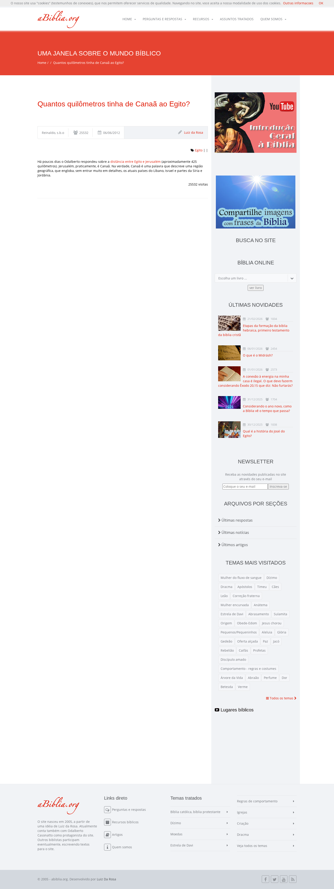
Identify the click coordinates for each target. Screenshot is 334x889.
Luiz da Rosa (193, 132)
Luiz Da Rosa (106, 879)
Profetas (259, 650)
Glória (281, 632)
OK (321, 3)
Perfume (270, 678)
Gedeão (226, 641)
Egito (198, 150)
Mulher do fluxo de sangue (241, 577)
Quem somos (271, 19)
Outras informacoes (298, 3)
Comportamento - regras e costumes (248, 668)
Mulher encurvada (235, 605)
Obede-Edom (247, 623)
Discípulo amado (233, 659)
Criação (242, 823)
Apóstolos (244, 587)
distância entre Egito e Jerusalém (135, 161)
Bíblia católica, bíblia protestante (195, 812)
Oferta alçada (247, 641)
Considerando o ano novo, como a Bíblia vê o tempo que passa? (267, 408)
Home (127, 19)
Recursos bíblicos (125, 822)
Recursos (201, 19)
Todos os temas (281, 698)
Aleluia (267, 632)
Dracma (226, 587)
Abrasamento (258, 614)
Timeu (262, 587)
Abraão (253, 678)
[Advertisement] (122, 241)
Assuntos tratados (237, 19)
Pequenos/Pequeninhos (239, 632)
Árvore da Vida (232, 678)
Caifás (243, 650)
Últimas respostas (237, 520)
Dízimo (272, 577)
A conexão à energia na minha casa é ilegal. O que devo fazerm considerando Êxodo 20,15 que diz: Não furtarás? (255, 381)
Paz (265, 641)
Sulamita (280, 614)
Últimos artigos (234, 544)
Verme (243, 687)
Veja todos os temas (252, 846)
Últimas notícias (235, 532)
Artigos (117, 834)
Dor (284, 678)
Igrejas (242, 812)
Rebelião (227, 650)
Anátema (260, 605)
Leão (224, 596)
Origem (226, 623)
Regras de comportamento (257, 801)
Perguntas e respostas (162, 19)
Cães (275, 587)
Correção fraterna (246, 596)
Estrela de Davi (232, 614)
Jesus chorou (272, 623)
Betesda (227, 687)
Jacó (276, 641)
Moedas (176, 834)
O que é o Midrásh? (258, 355)
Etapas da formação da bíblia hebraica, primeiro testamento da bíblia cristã (253, 330)
